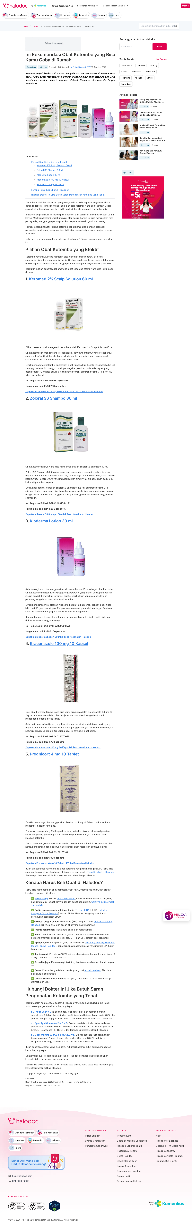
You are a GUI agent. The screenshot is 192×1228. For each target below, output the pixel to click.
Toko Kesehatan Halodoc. (100, 872)
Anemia (138, 78)
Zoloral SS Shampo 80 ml (50, 170)
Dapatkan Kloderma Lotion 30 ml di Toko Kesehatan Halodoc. (58, 636)
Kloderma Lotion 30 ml (48, 175)
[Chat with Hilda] (176, 915)
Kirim (159, 46)
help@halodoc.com (20, 1176)
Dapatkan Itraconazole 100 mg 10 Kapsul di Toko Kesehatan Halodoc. (62, 747)
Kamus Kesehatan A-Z (62, 6)
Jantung (153, 65)
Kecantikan (31, 67)
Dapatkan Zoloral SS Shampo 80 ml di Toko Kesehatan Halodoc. (60, 514)
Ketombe (43, 67)
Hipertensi (125, 78)
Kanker (150, 78)
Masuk (185, 6)
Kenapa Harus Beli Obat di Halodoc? (50, 190)
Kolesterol (150, 72)
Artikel (36, 26)
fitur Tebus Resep (66, 898)
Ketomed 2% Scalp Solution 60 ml (54, 165)
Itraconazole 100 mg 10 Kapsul (53, 179)
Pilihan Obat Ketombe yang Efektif (49, 162)
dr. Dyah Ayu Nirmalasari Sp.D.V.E (49, 1023)
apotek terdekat (92, 970)
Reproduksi (126, 84)
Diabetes (141, 65)
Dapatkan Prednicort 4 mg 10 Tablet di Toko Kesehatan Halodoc (59, 863)
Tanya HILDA (82, 910)
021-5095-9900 (18, 1181)
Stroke (124, 72)
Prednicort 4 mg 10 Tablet (50, 184)
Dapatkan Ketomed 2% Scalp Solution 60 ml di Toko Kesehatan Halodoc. (64, 391)
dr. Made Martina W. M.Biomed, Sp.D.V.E (53, 1034)
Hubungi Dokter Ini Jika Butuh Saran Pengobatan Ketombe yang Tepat (68, 194)
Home (25, 26)
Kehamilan (136, 72)
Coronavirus (126, 65)
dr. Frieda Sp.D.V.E (41, 1011)
